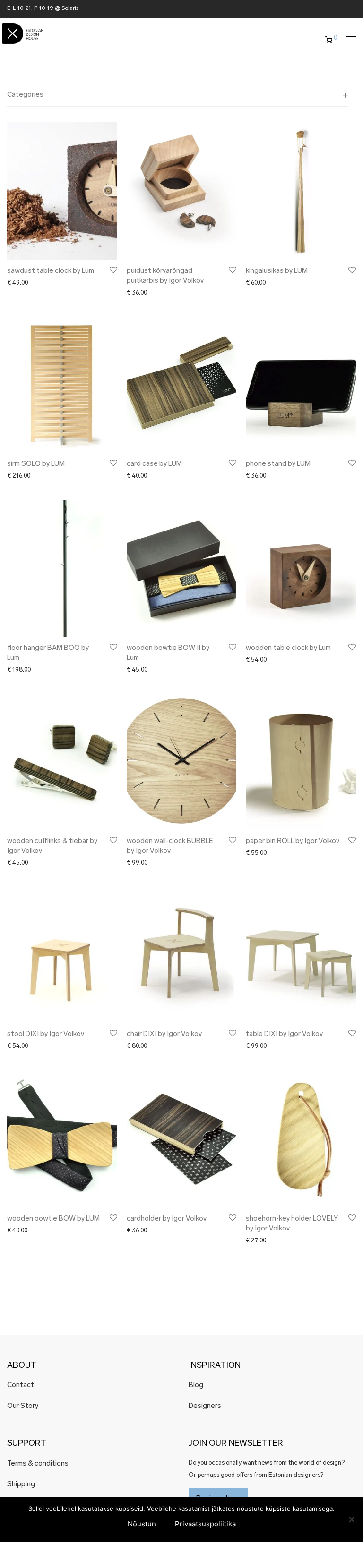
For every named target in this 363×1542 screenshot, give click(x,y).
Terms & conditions (38, 1463)
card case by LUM (154, 464)
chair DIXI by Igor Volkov (164, 1034)
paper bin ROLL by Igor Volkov (292, 841)
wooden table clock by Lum (288, 648)
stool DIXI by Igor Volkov (45, 1034)
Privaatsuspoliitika (205, 1523)
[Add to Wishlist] (112, 270)
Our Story (22, 1406)
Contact (20, 1385)
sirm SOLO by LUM (36, 464)
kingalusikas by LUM (277, 271)
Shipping (21, 1484)
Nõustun (142, 1523)
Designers (205, 1406)
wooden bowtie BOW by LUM (53, 1218)
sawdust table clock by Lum (50, 271)
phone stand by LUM (278, 464)
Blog (196, 1385)
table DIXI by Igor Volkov (284, 1034)
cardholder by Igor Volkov (167, 1218)
